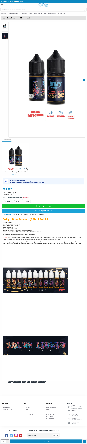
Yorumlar (15, 214)
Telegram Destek (45, 211)
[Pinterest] (21, 436)
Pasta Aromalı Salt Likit (35, 13)
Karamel (34, 382)
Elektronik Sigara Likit (14, 13)
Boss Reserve (16, 382)
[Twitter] (11, 436)
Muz (28, 382)
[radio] (7, 201)
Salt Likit (24, 13)
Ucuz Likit (3, 13)
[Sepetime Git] (85, 5)
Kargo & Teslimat (38, 214)
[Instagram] (16, 436)
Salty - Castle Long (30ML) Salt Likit (15, 172)
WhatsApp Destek (44, 206)
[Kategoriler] (2, 5)
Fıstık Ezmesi (41, 382)
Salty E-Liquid (11, 193)
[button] (9, 80)
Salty (9, 382)
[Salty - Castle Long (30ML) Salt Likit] (15, 157)
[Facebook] (7, 436)
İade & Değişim (26, 214)
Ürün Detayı (7, 214)
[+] (7, 440)
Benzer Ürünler (6, 140)
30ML (24, 382)
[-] (7, 442)
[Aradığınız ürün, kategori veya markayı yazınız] (84, 9)
